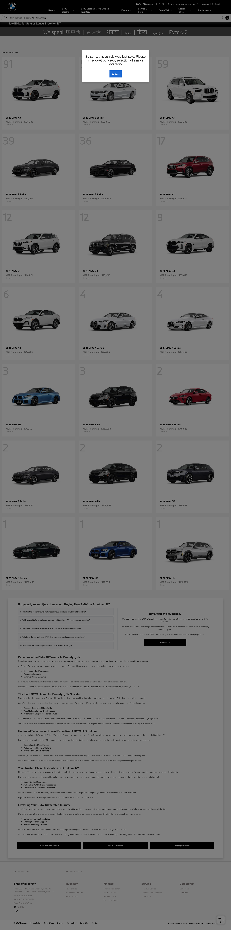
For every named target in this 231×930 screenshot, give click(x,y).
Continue (116, 74)
